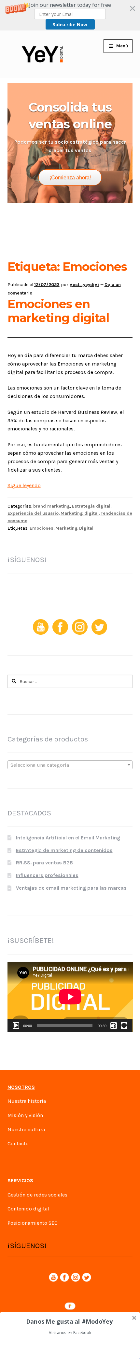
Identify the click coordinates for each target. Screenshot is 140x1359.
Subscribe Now (70, 24)
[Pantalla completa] (124, 1025)
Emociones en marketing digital (58, 311)
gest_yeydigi (84, 284)
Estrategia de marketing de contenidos (64, 850)
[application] (70, 997)
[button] (70, 15)
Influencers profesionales (47, 875)
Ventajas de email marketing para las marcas (71, 888)
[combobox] (70, 764)
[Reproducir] (16, 1025)
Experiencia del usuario (33, 513)
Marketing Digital (74, 528)
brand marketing (51, 506)
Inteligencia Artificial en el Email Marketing (68, 838)
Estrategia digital (91, 506)
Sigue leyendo (24, 485)
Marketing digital (80, 513)
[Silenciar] (113, 1025)
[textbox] (70, 765)
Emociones (41, 528)
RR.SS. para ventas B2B (44, 863)
